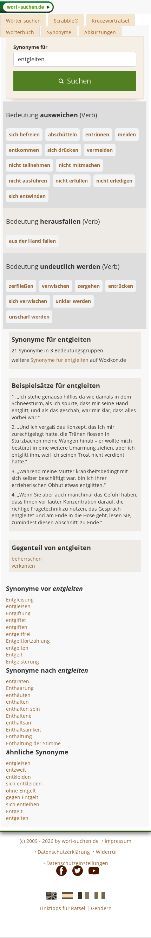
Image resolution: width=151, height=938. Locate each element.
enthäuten (18, 695)
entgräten (17, 681)
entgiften (16, 627)
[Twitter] (75, 870)
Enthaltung (19, 736)
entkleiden (18, 776)
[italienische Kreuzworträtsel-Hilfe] (97, 895)
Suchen (79, 81)
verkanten (23, 565)
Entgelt (14, 654)
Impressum (118, 841)
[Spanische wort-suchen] (65, 895)
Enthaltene (19, 715)
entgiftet (16, 620)
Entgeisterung (22, 661)
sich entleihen (22, 804)
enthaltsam (19, 722)
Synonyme (59, 32)
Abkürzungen (100, 32)
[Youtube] (91, 870)
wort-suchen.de (80, 841)
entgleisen (18, 606)
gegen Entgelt (22, 797)
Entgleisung (20, 599)
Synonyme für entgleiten (60, 360)
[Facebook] (59, 870)
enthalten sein (23, 708)
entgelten (17, 647)
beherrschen (27, 558)
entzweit (16, 769)
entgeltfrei (18, 634)
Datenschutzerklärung (64, 851)
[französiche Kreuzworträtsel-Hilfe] (81, 895)
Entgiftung (18, 613)
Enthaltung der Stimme (33, 743)
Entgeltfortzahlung (28, 640)
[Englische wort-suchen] (49, 895)
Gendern (101, 908)
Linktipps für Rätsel (62, 908)
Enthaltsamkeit (23, 729)
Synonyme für (30, 47)
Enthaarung (20, 688)
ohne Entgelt (21, 790)
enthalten (17, 701)
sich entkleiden (24, 783)
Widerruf (106, 851)
